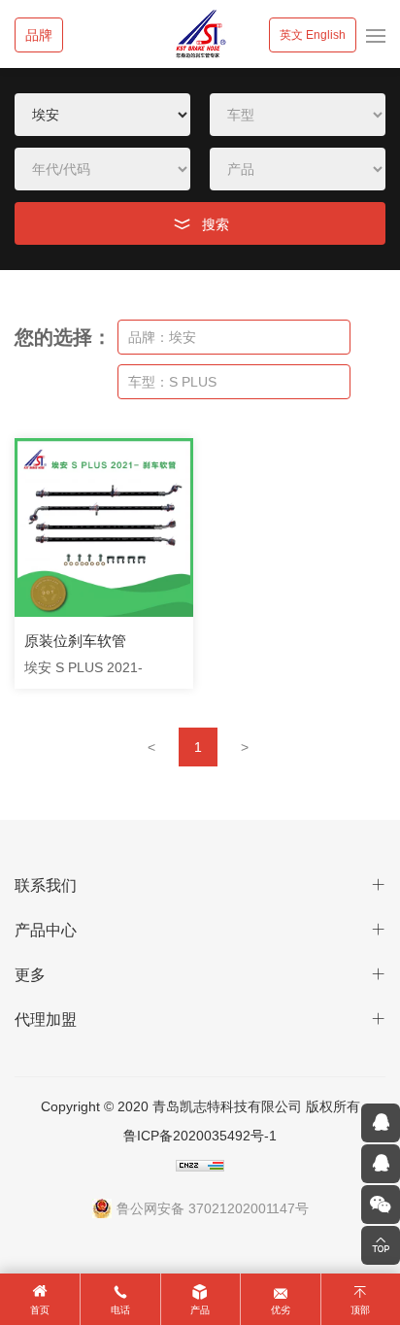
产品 (200, 1310)
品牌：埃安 (162, 337)
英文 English (313, 35)
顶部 (360, 1310)
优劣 (280, 1310)
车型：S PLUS (172, 382)
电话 (120, 1310)
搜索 (215, 224)
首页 (40, 1310)
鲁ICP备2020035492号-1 (200, 1135)
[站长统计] (200, 1164)
